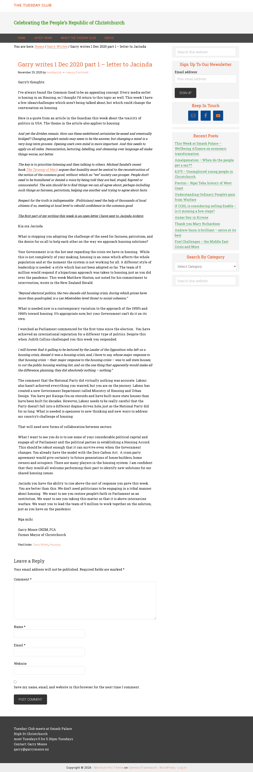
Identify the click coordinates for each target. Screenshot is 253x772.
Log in (182, 767)
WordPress (168, 767)
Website (20, 663)
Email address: (186, 72)
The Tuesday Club (33, 5)
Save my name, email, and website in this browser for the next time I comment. (77, 687)
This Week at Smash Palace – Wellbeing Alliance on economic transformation (201, 148)
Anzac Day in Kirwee (191, 217)
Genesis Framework (143, 767)
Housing (55, 544)
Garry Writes (40, 544)
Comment (23, 579)
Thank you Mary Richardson (197, 224)
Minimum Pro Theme (109, 767)
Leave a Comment (77, 72)
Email (19, 645)
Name (19, 627)
